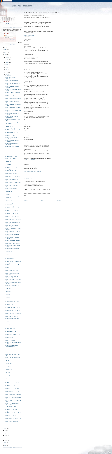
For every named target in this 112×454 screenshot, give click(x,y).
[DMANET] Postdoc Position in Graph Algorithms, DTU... (12, 305)
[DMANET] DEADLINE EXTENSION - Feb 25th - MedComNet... (12, 335)
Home (42, 200)
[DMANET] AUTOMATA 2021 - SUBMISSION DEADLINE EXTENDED (12, 329)
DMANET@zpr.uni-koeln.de (29, 178)
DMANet (7, 25)
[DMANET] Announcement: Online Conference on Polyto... (11, 380)
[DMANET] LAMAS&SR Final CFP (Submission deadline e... (11, 277)
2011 (5, 442)
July (6, 65)
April (7, 71)
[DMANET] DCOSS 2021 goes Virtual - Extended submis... (12, 350)
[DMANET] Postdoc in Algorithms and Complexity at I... (12, 250)
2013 (5, 438)
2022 (5, 54)
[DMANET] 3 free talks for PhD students (12, 146)
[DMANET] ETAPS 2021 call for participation (13, 75)
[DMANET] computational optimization (12, 248)
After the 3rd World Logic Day (10, 406)
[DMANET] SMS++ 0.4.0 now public (11, 316)
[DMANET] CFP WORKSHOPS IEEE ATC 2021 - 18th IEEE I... (12, 148)
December (7, 57)
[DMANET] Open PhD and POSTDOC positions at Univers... (11, 126)
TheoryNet (7, 23)
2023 (5, 52)
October (7, 60)
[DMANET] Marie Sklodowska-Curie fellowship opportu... (11, 168)
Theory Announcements (21, 5)
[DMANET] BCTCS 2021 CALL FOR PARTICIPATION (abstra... (11, 346)
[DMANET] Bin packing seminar (11, 188)
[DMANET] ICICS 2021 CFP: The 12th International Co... (12, 302)
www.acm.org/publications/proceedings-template (32, 92)
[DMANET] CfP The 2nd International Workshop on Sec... (12, 392)
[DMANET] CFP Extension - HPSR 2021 (12, 166)
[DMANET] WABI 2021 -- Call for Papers (12, 92)
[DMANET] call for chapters (10, 340)
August (7, 64)
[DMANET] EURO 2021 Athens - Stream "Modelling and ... (12, 259)
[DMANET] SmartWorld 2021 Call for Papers (13, 135)
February (7, 74)
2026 (5, 47)
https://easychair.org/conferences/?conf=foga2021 (32, 38)
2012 (5, 440)
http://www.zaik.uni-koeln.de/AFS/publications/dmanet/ (34, 190)
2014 (5, 437)
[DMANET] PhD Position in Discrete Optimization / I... (11, 163)
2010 (5, 443)
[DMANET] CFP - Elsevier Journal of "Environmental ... (11, 226)
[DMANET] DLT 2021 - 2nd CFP (11, 156)
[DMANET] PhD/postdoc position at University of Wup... (11, 323)
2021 (5, 56)
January (7, 424)
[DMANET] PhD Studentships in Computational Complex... (11, 205)
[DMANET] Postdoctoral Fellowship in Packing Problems (12, 274)
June (6, 67)
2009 (5, 445)
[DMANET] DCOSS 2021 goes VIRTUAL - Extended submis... (12, 138)
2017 (5, 432)
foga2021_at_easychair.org (30, 159)
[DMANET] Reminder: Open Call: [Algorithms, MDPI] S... (11, 410)
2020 (5, 427)
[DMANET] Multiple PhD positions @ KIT (12, 128)
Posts (6, 35)
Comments (7, 37)
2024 (5, 51)
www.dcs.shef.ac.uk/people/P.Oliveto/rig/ (31, 169)
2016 (5, 433)
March (7, 72)
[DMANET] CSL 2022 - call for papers (12, 241)
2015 (5, 435)
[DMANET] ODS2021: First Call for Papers (12, 243)
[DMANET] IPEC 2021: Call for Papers (12, 318)
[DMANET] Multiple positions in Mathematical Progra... (11, 202)
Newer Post (26, 200)
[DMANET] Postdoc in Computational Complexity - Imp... (12, 208)
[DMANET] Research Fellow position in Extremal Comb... (12, 81)
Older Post (59, 200)
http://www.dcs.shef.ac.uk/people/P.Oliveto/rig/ (32, 171)
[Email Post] (25, 195)
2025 (5, 49)
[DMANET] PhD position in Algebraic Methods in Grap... (12, 171)
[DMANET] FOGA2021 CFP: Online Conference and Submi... (11, 338)
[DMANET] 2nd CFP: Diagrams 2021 (11, 158)
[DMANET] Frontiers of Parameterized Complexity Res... (12, 238)
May (6, 69)
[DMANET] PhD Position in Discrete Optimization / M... (11, 332)
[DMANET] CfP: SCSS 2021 (10, 408)
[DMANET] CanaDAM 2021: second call (12, 240)
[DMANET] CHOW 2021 (9, 94)
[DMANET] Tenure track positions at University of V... (11, 416)
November (7, 59)
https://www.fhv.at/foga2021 (29, 35)
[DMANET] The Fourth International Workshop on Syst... (11, 117)
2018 (5, 430)
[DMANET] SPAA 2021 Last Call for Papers (12, 357)
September (7, 62)
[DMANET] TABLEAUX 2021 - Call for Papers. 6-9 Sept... (12, 404)
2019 (5, 428)
